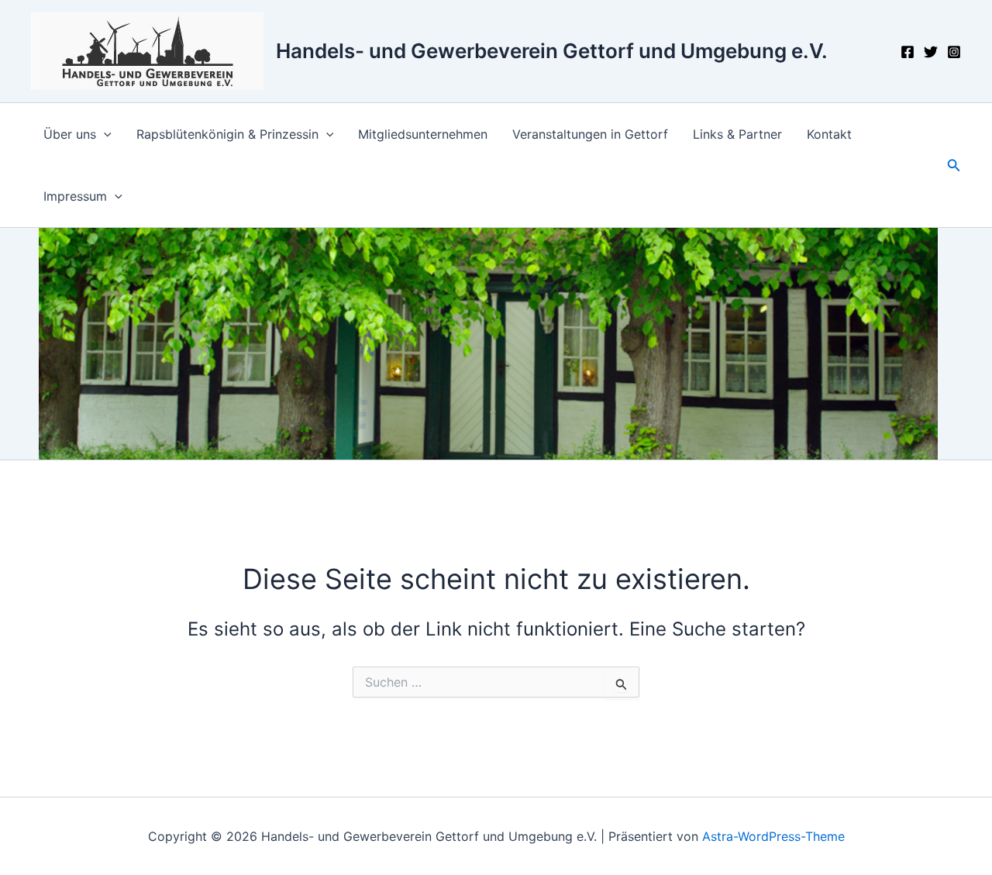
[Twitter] (931, 52)
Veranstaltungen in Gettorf (590, 134)
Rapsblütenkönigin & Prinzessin (227, 134)
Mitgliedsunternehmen (422, 134)
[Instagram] (954, 52)
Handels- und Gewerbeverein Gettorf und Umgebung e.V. (552, 51)
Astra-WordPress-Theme (773, 836)
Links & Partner (737, 134)
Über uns (69, 134)
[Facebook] (907, 52)
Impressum (75, 196)
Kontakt (829, 134)
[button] (104, 134)
